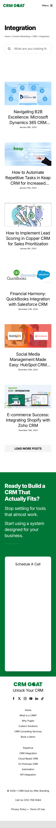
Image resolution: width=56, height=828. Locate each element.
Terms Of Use (37, 809)
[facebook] (13, 698)
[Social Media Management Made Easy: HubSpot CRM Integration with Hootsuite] (28, 336)
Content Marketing (21, 36)
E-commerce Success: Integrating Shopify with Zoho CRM (28, 420)
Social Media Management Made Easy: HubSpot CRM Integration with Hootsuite (28, 360)
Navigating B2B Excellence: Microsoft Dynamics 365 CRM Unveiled (28, 117)
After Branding (41, 790)
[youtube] (30, 698)
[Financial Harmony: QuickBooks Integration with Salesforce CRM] (28, 275)
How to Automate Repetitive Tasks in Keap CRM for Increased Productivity (28, 178)
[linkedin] (36, 698)
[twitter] (19, 698)
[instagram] (25, 698)
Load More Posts (28, 448)
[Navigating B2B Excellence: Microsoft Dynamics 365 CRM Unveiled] (28, 93)
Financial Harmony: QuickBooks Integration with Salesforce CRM (28, 299)
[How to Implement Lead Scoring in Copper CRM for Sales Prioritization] (28, 215)
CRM (34, 36)
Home (7, 36)
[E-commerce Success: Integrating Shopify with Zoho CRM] (28, 396)
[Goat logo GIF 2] (14, 5)
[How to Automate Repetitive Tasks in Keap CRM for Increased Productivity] (28, 154)
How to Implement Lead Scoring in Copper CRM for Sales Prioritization (28, 238)
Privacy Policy (19, 809)
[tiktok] (42, 698)
